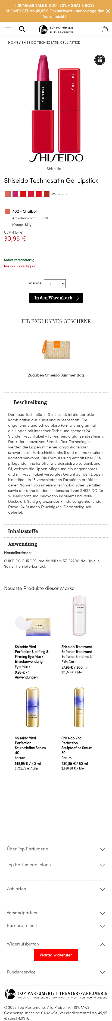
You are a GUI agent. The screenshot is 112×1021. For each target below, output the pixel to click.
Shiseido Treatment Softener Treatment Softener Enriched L (76, 651)
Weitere (58, 194)
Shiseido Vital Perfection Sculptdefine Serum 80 (76, 745)
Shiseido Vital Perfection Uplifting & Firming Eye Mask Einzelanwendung (32, 654)
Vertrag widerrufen (56, 954)
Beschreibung (30, 402)
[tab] (56, 402)
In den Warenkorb (53, 298)
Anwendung (22, 544)
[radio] (7, 194)
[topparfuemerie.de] (56, 28)
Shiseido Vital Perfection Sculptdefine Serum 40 (30, 745)
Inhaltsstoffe (23, 531)
